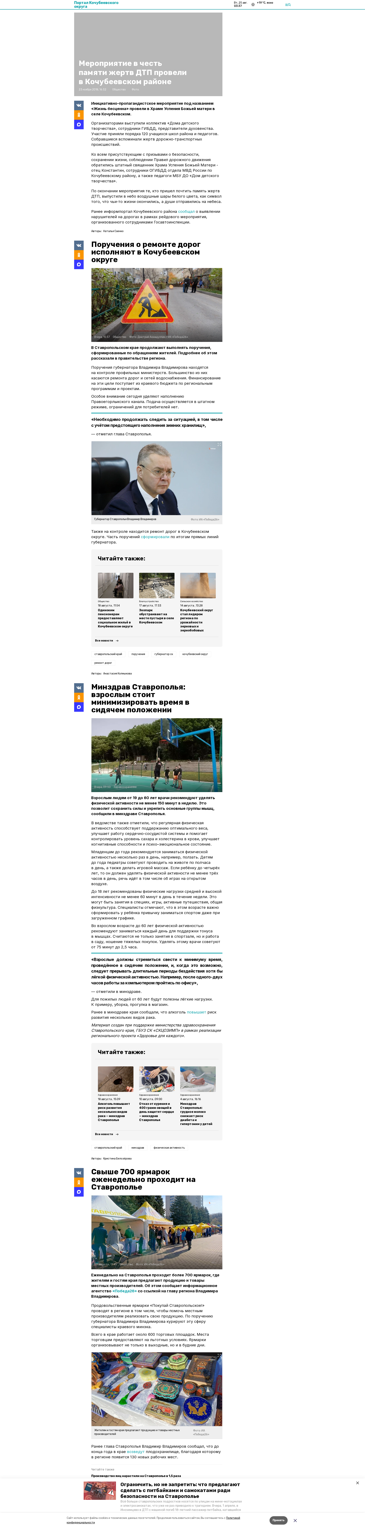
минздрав (138, 1147)
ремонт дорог (103, 663)
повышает (196, 1012)
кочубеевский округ (195, 654)
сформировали (155, 537)
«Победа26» (124, 1291)
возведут (136, 1451)
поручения (138, 654)
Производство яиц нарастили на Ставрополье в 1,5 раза (136, 1476)
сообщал (186, 211)
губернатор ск (164, 654)
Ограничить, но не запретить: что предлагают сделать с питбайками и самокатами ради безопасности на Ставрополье (180, 1490)
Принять (279, 1520)
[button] (100, 1491)
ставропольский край (108, 654)
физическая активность (169, 1147)
